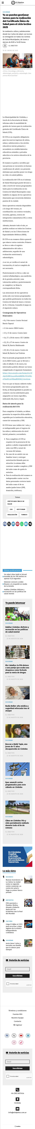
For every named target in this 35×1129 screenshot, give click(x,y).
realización (12, 515)
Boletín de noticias (19, 960)
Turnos (24, 515)
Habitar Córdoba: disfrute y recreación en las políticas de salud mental (15, 592)
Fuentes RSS (17, 1014)
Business (9, 877)
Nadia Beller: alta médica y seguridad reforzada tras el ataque (17, 708)
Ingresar (18, 1025)
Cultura (9, 921)
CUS (11, 509)
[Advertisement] (17, 95)
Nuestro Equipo (17, 1018)
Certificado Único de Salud (15, 502)
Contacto (17, 1021)
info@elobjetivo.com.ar (17, 1112)
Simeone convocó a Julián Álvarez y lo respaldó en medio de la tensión (15, 584)
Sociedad (6, 12)
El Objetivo (13, 46)
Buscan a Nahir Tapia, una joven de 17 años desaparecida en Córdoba (16, 746)
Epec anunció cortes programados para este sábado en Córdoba (15, 784)
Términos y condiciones (18, 1011)
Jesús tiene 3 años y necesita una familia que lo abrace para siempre (13, 946)
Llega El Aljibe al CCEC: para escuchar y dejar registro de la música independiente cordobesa (14, 928)
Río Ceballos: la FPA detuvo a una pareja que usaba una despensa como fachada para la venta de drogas (17, 669)
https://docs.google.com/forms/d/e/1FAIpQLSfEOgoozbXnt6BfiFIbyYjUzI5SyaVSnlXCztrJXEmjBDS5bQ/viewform (17, 376)
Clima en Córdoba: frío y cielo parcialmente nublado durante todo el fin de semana (17, 824)
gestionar (21, 509)
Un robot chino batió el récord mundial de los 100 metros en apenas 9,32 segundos (15, 576)
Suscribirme (17, 976)
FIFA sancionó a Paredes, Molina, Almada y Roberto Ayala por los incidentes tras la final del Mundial (14, 908)
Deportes (10, 900)
